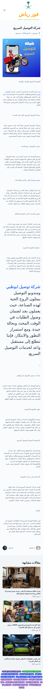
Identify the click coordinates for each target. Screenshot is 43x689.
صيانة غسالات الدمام (20, 680)
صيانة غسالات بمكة (32, 682)
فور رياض (29, 14)
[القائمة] (4, 10)
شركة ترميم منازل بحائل (10, 674)
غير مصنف (17, 33)
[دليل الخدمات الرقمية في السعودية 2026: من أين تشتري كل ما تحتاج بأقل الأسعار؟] (21, 611)
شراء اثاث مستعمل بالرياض (31, 672)
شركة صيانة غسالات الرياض (15, 682)
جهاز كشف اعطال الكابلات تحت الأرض (29, 677)
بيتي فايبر (38, 674)
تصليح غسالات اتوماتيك (20, 685)
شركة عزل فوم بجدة (26, 674)
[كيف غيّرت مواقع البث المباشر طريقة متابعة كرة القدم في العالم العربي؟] (21, 645)
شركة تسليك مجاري (7, 677)
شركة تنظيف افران (35, 680)
